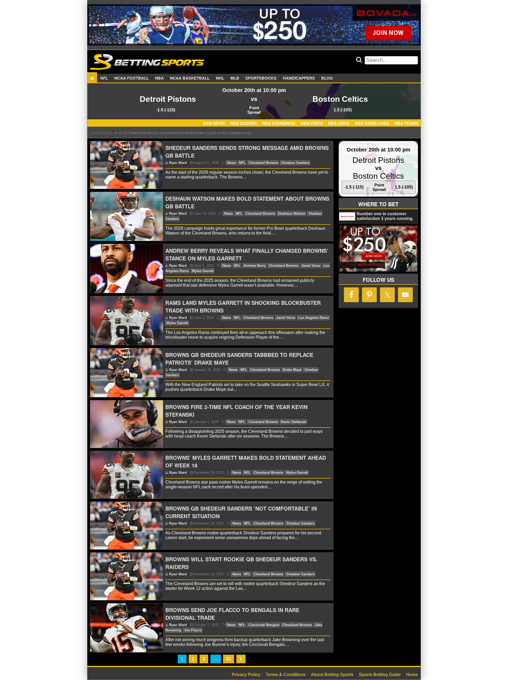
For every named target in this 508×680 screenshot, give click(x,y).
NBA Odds (339, 123)
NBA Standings (278, 123)
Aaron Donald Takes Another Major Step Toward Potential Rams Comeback (188, 137)
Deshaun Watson (292, 213)
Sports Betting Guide (380, 674)
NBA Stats (312, 123)
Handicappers (299, 78)
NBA (159, 78)
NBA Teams (406, 123)
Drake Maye (292, 370)
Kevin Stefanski (293, 422)
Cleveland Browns (263, 163)
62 (228, 659)
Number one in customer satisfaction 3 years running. (385, 216)
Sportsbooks (260, 78)
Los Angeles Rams (313, 318)
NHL (220, 78)
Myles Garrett (203, 271)
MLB (234, 78)
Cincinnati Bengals (263, 625)
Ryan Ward (178, 163)
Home (412, 674)
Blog (327, 78)
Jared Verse (310, 266)
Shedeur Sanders (295, 163)
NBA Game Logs (372, 123)
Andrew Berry (255, 266)
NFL (104, 78)
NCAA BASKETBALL (190, 78)
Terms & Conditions (286, 674)
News (231, 163)
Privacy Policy (246, 674)
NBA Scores (243, 123)
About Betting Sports (332, 674)
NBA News (214, 123)
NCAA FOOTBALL (131, 78)
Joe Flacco (193, 630)
